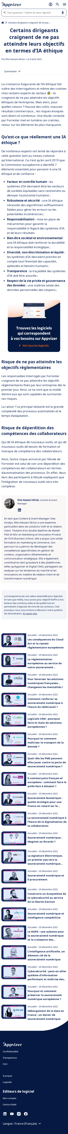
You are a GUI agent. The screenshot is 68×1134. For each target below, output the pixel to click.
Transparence (10, 1057)
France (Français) (26, 1123)
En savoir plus (30, 613)
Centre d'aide (9, 1104)
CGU (5, 1064)
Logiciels (7, 1082)
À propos (7, 1075)
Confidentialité (10, 1051)
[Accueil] (2, 22)
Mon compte (9, 1098)
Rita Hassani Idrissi (15, 59)
